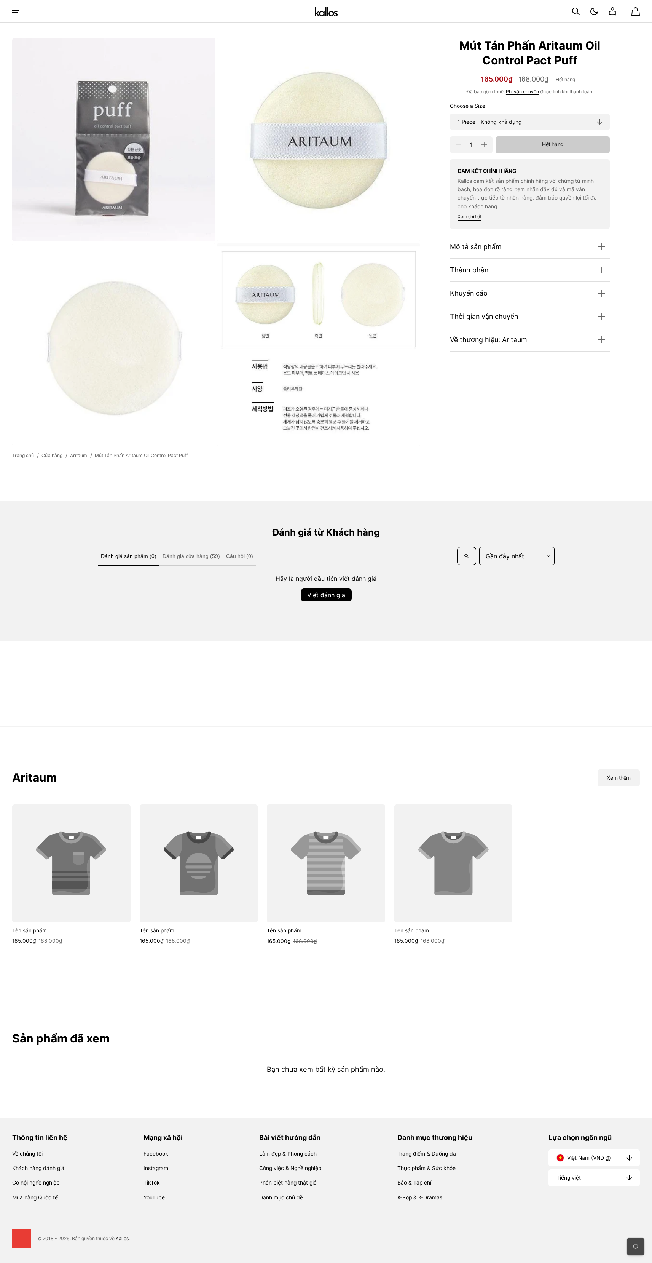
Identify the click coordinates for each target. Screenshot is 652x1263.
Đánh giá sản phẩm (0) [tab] (128, 556)
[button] (576, 11)
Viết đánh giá (326, 595)
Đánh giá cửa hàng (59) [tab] (191, 556)
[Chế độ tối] (594, 11)
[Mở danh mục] (15, 11)
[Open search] (466, 556)
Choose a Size (467, 106)
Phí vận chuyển (522, 91)
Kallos (122, 1238)
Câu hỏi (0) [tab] (239, 556)
